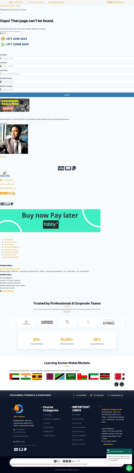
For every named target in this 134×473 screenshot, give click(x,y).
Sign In (121, 2)
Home (29, 8)
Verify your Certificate (11, 252)
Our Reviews (8, 239)
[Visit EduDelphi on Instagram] (22, 442)
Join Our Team (9, 244)
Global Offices (8, 291)
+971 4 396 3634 (17, 2)
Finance (47, 423)
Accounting (48, 415)
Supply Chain (48, 431)
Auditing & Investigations (52, 419)
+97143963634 (20, 430)
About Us (123, 8)
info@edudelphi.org (57, 2)
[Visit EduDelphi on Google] (20, 442)
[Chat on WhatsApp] (129, 468)
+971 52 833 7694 (37, 2)
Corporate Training (99, 8)
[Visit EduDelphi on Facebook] (14, 442)
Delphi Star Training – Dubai (10, 6)
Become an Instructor (11, 257)
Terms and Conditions (11, 247)
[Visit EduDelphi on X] (18, 442)
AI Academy (81, 8)
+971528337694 (20, 432)
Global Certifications (43, 8)
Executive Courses (64, 8)
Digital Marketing (49, 436)
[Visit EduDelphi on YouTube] (24, 442)
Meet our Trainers (10, 255)
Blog (114, 8)
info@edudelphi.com (9, 188)
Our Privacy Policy (10, 242)
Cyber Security (49, 427)
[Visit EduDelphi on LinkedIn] (16, 442)
